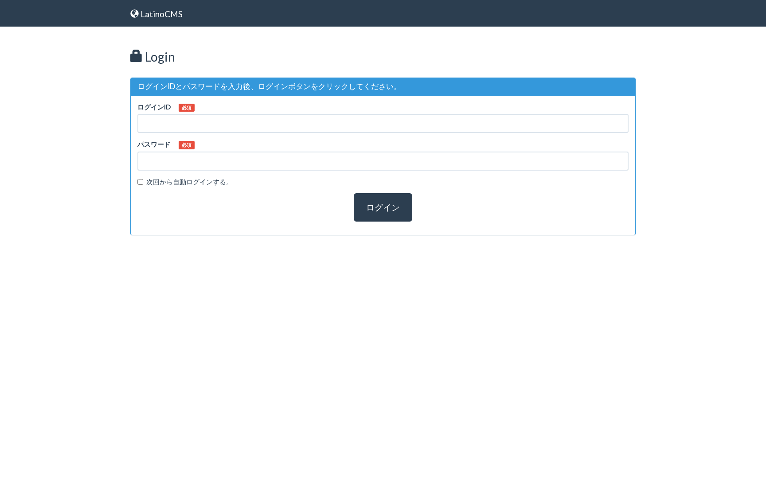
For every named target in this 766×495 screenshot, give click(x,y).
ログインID (154, 107)
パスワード (154, 144)
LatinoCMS (161, 14)
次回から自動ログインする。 (189, 182)
